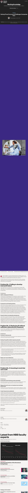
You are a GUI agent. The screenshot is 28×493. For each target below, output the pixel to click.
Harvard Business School (4, 271)
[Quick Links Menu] (26, 1)
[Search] (25, 1)
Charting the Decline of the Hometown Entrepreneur (10, 463)
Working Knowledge (13, 4)
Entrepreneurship (3, 461)
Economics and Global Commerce (5, 468)
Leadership (14, 12)
